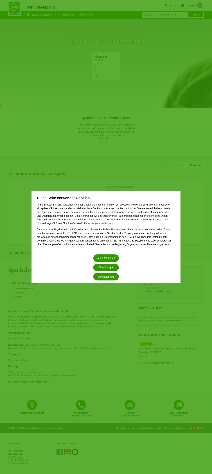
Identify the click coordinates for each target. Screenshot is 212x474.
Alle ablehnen (106, 276)
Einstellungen (106, 267)
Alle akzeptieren (106, 258)
